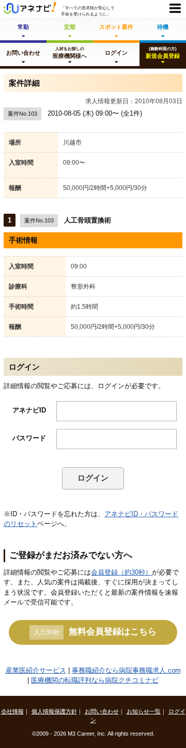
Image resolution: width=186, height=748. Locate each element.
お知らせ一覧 (144, 711)
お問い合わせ (102, 711)
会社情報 (12, 711)
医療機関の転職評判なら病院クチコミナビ (95, 680)
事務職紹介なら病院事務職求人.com (126, 670)
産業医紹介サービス (36, 670)
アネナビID (29, 410)
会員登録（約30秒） (121, 572)
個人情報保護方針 (54, 711)
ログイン (93, 478)
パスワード (29, 438)
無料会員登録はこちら (95, 631)
